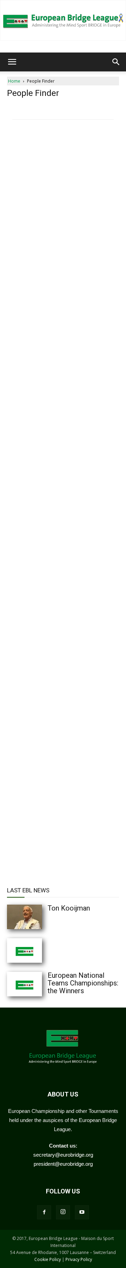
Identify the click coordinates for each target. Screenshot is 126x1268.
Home (14, 81)
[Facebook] (44, 1212)
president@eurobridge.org (63, 1164)
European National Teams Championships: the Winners (83, 983)
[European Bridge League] (63, 20)
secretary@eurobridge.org (63, 1155)
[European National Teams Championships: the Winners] (38, 984)
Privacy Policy (78, 1259)
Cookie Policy (47, 1259)
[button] (12, 62)
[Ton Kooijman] (38, 917)
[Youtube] (82, 1212)
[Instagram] (63, 1212)
